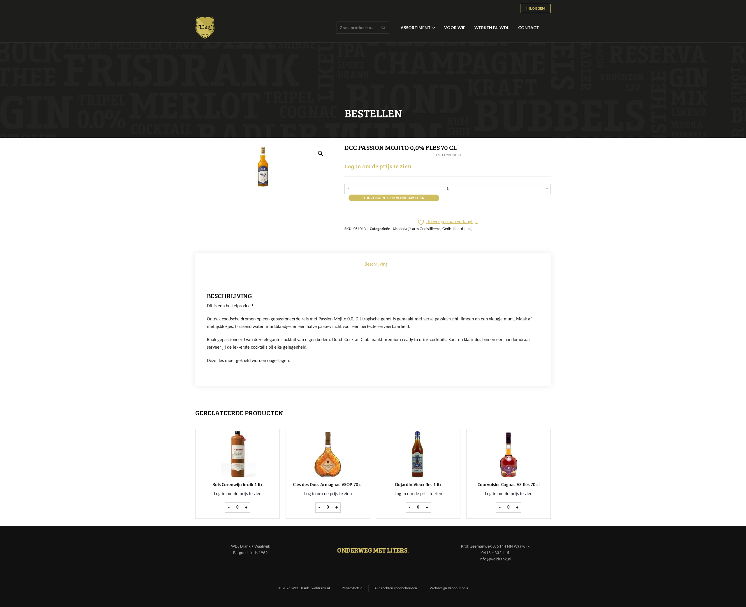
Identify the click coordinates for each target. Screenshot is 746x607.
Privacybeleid (352, 588)
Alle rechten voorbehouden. (396, 588)
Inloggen (535, 8)
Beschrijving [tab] (376, 264)
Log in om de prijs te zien (377, 166)
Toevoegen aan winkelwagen (394, 197)
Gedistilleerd (452, 229)
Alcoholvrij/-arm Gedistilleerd (416, 229)
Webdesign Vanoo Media (449, 588)
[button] (320, 153)
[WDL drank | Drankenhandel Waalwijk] (205, 28)
